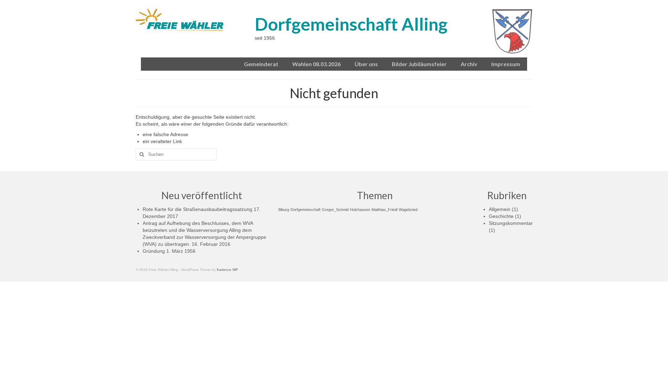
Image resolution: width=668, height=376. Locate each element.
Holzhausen (360, 209)
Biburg (283, 209)
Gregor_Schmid (335, 209)
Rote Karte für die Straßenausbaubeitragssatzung (197, 209)
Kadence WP (227, 270)
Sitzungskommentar (511, 223)
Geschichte (501, 216)
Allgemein (499, 209)
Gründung (154, 251)
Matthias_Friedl (384, 209)
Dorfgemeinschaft (305, 209)
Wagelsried (408, 209)
